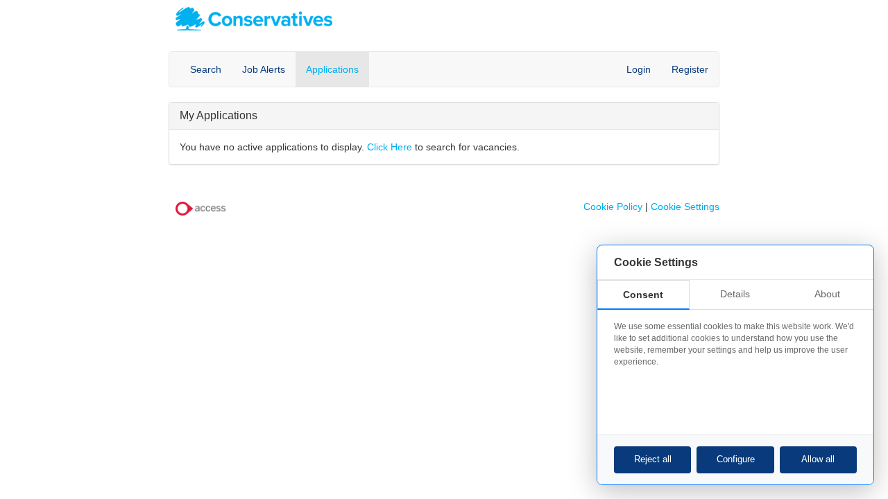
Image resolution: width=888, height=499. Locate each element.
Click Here (389, 146)
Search (205, 69)
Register (690, 69)
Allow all (818, 459)
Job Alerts (263, 69)
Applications (332, 69)
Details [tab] (735, 293)
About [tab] (827, 293)
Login (638, 69)
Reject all (653, 459)
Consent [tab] (643, 294)
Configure (736, 459)
